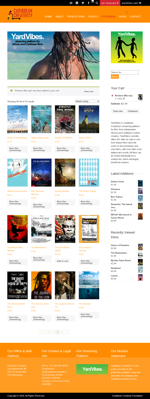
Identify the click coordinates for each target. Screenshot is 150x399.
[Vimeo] (83, 3)
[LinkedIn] (77, 3)
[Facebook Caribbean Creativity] (89, 3)
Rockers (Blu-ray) (123, 95)
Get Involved (109, 3)
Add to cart (62, 261)
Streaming (109, 16)
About (60, 16)
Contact (135, 16)
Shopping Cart (130, 3)
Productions (76, 16)
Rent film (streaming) (15, 149)
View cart (88, 91)
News (122, 16)
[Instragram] (93, 1)
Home (48, 16)
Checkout (133, 111)
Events (93, 16)
